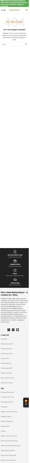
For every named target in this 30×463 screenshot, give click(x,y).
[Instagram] (13, 329)
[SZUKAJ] (26, 44)
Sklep (2, 388)
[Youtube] (17, 329)
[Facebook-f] (9, 329)
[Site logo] (14, 10)
